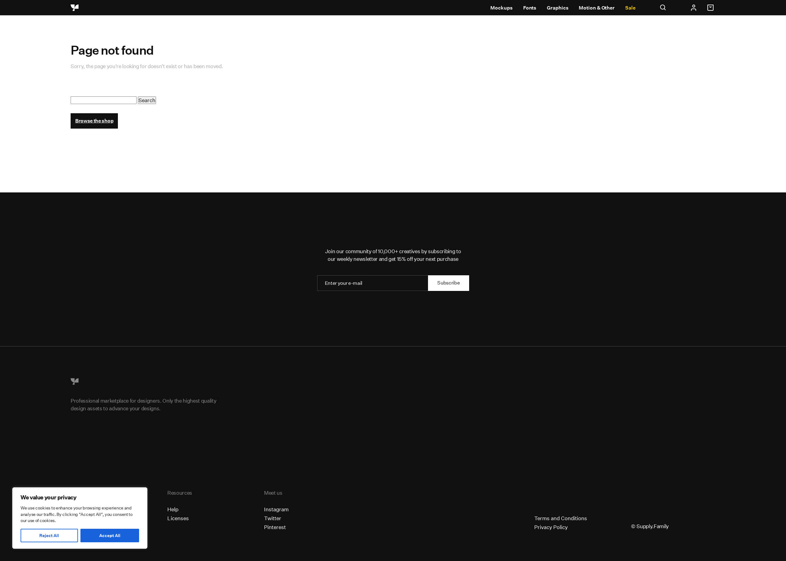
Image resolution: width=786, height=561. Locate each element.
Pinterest (275, 527)
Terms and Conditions (560, 518)
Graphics (557, 8)
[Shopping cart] (711, 8)
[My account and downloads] (694, 8)
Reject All (49, 535)
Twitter (272, 518)
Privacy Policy (551, 527)
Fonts (530, 8)
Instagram (276, 509)
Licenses (178, 518)
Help (172, 509)
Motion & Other (597, 8)
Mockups (501, 8)
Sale (630, 8)
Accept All (109, 535)
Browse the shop (94, 121)
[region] (79, 518)
